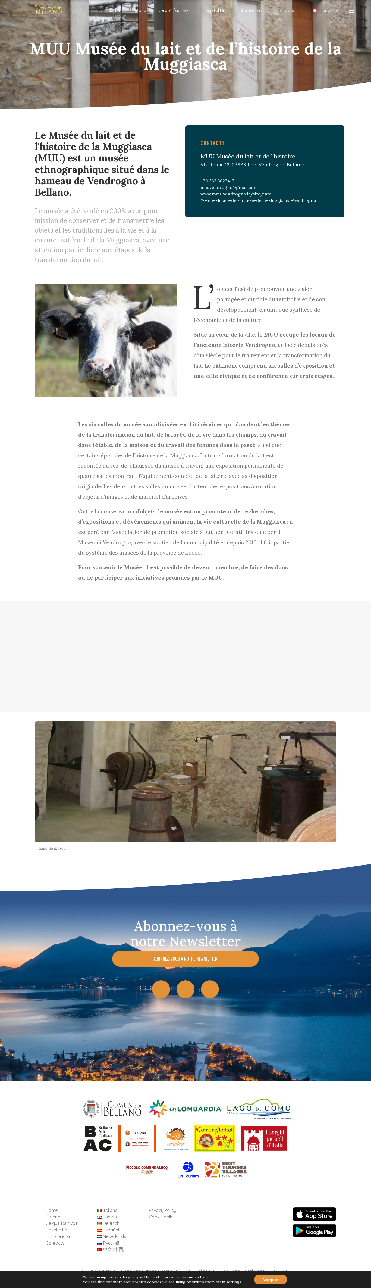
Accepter (270, 1279)
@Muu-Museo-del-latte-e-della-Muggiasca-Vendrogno (258, 200)
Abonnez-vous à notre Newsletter (185, 959)
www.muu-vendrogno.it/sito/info (236, 194)
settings (233, 1282)
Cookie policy (162, 1216)
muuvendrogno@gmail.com (229, 187)
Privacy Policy (162, 1210)
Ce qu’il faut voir (174, 10)
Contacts (284, 10)
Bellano (139, 10)
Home (114, 10)
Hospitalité (213, 10)
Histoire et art (249, 10)
